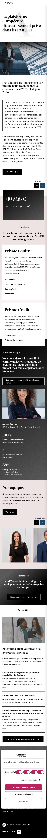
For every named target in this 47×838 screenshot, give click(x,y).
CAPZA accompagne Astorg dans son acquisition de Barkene (20, 673)
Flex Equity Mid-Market (15, 284)
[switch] (26, 772)
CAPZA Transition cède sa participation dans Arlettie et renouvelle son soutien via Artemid (22, 713)
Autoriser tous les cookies (24, 787)
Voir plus (9, 512)
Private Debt (10, 335)
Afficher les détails (29, 780)
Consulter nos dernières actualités (23, 739)
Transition (9, 293)
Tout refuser (23, 801)
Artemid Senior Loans (14, 340)
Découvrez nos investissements (23, 597)
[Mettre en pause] (4, 71)
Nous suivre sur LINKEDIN (18, 825)
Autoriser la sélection (24, 794)
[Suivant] (42, 185)
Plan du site (7, 811)
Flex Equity (10, 279)
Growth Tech (11, 289)
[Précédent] (36, 185)
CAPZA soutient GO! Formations (18, 695)
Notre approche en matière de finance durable (22, 381)
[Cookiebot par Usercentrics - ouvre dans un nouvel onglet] (15, 755)
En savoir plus (12, 171)
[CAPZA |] (8, 3)
